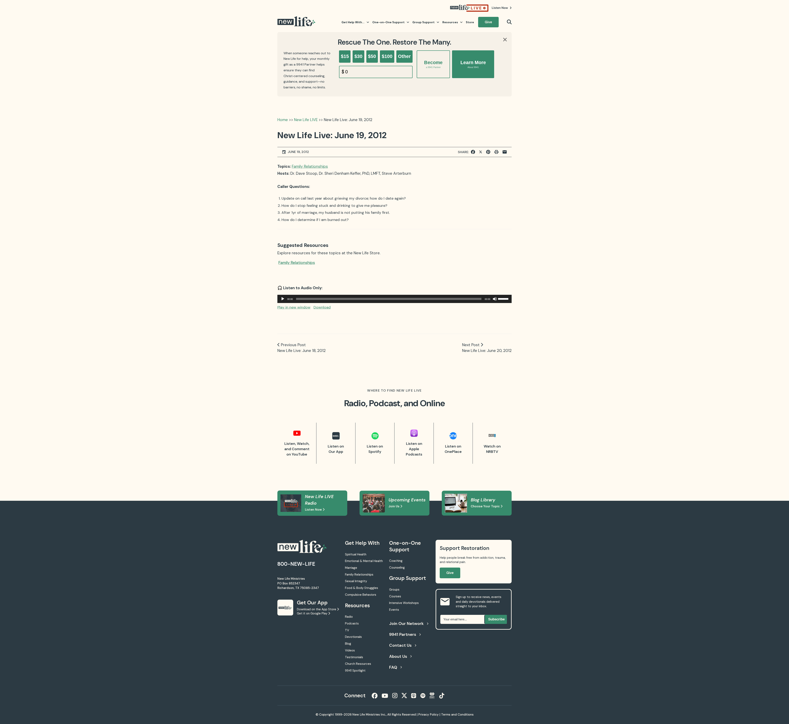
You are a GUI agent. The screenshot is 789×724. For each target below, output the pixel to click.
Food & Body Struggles (361, 588)
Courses (395, 596)
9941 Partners (402, 634)
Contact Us (400, 645)
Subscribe (496, 619)
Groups (394, 590)
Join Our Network (406, 623)
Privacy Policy (428, 714)
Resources (450, 22)
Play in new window (293, 307)
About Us (398, 656)
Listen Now (314, 510)
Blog (348, 644)
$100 (387, 56)
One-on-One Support (388, 22)
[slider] (504, 298)
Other (404, 56)
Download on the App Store (317, 609)
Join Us (394, 506)
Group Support (423, 22)
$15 (345, 56)
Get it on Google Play (312, 613)
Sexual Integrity (356, 581)
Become (433, 64)
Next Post (471, 344)
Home (282, 119)
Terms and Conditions (457, 714)
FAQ (393, 667)
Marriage (351, 568)
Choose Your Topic (486, 506)
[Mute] (495, 299)
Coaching (396, 561)
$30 (358, 56)
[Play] (283, 299)
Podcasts (352, 623)
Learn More (473, 64)
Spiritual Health (355, 554)
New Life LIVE (306, 119)
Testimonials (354, 657)
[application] (394, 299)
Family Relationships (310, 166)
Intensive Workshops (404, 603)
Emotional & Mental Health (364, 561)
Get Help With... (353, 22)
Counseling (397, 568)
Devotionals (353, 637)
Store (470, 22)
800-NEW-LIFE (296, 564)
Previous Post (293, 344)
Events (394, 610)
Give (488, 22)
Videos (350, 650)
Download (322, 307)
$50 (372, 56)
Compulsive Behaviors (360, 595)
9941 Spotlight (355, 670)
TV (347, 630)
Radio (349, 617)
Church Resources (358, 664)
